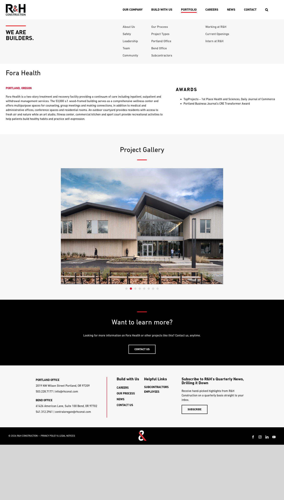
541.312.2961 (44, 411)
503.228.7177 (44, 391)
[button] (266, 9)
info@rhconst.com (66, 391)
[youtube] (273, 437)
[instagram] (260, 437)
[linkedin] (267, 437)
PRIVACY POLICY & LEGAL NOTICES (58, 435)
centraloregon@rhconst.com (73, 411)
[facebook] (253, 437)
